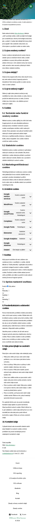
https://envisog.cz (19, 33)
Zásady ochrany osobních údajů (17, 503)
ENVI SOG (17, 518)
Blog (17, 493)
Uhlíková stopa (17, 468)
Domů (17, 463)
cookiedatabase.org (7, 453)
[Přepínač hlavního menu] (31, 6)
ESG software (17, 483)
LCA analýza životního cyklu (17, 478)
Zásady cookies (17, 508)
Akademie (18, 488)
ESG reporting (17, 473)
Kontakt (17, 498)
